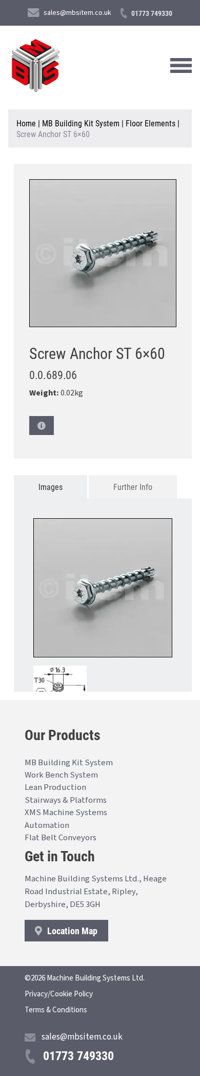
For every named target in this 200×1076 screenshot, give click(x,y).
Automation (47, 825)
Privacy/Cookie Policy (59, 994)
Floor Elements (150, 123)
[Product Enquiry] (41, 425)
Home (26, 123)
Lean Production (55, 787)
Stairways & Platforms (66, 800)
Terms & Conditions (56, 1010)
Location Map (71, 930)
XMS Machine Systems (66, 812)
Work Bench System (61, 775)
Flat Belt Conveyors (60, 838)
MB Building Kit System (80, 123)
